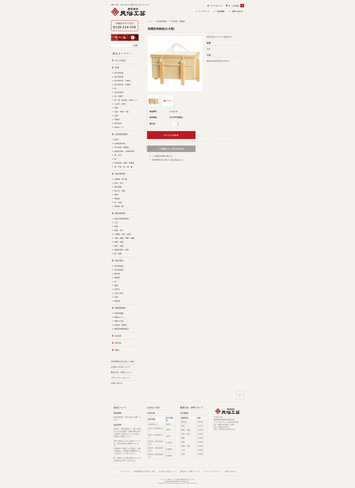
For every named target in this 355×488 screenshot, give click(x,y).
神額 (116, 195)
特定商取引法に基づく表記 (144, 471)
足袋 (116, 116)
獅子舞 (117, 274)
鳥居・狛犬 (118, 183)
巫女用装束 (118, 92)
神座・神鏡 (118, 242)
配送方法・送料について (190, 471)
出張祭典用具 (161, 21)
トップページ (125, 471)
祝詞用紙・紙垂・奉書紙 (124, 163)
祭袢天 (117, 289)
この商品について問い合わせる (171, 149)
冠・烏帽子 (118, 96)
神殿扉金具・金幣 (121, 250)
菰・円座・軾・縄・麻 (123, 167)
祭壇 (116, 140)
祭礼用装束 (118, 270)
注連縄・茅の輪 (120, 179)
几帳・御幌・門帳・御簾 (124, 238)
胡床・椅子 (118, 230)
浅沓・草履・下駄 (121, 112)
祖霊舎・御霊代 (120, 325)
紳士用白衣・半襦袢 (122, 81)
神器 (116, 226)
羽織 (116, 108)
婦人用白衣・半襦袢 (122, 85)
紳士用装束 (118, 73)
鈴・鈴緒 (118, 202)
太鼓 (116, 297)
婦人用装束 (118, 77)
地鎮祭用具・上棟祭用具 (124, 151)
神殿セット (118, 317)
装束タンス (118, 127)
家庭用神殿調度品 (121, 329)
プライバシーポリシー (212, 471)
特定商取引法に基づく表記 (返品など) (167, 160)
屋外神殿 (118, 187)
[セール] (125, 36)
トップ (149, 21)
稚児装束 (118, 123)
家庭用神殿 (118, 313)
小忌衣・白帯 (119, 104)
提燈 (116, 285)
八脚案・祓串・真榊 (122, 234)
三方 (116, 223)
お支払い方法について (168, 471)
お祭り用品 (118, 293)
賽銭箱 (117, 199)
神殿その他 (118, 321)
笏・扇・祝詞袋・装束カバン (126, 100)
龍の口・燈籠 (119, 191)
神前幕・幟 (118, 206)
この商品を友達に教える (162, 156)
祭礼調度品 (118, 266)
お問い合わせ (230, 471)
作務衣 (117, 119)
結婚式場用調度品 (121, 219)
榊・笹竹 (118, 155)
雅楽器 (117, 301)
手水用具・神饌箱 (177, 21)
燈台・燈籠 (118, 246)
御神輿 (117, 278)
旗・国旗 (118, 254)
